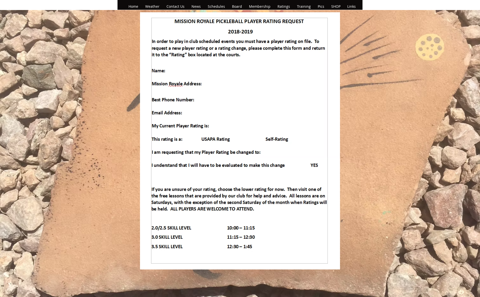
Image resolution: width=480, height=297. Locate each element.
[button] (197, 7)
